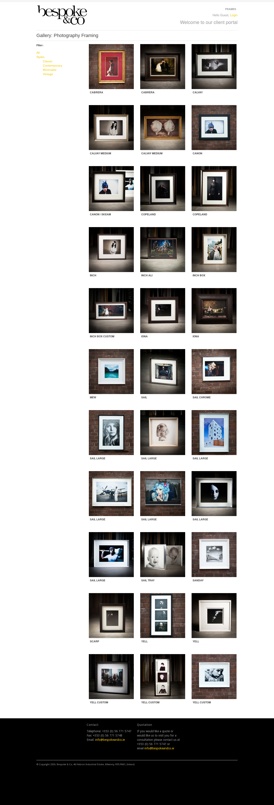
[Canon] (214, 127)
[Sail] (162, 371)
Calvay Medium (100, 153)
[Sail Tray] (162, 554)
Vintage (48, 74)
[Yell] (162, 615)
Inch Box (199, 275)
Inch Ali (146, 275)
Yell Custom (99, 702)
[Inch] (111, 249)
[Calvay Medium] (111, 127)
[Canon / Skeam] (111, 188)
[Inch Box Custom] (111, 310)
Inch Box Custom (102, 336)
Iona (144, 336)
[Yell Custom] (111, 676)
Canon (197, 153)
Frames (230, 9)
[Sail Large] (111, 432)
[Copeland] (162, 188)
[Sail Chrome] (214, 371)
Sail (144, 397)
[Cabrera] (111, 66)
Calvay (198, 92)
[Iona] (162, 310)
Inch (93, 275)
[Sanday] (214, 554)
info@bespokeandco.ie (110, 739)
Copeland (148, 214)
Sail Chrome (202, 397)
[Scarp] (111, 615)
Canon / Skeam (100, 214)
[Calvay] (214, 66)
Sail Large (97, 458)
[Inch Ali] (162, 249)
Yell (144, 641)
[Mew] (111, 371)
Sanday (198, 580)
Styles (40, 57)
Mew (93, 397)
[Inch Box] (214, 249)
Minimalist (49, 69)
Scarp (94, 641)
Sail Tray (148, 580)
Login (234, 15)
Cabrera (96, 92)
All (38, 52)
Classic (47, 61)
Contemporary (52, 65)
